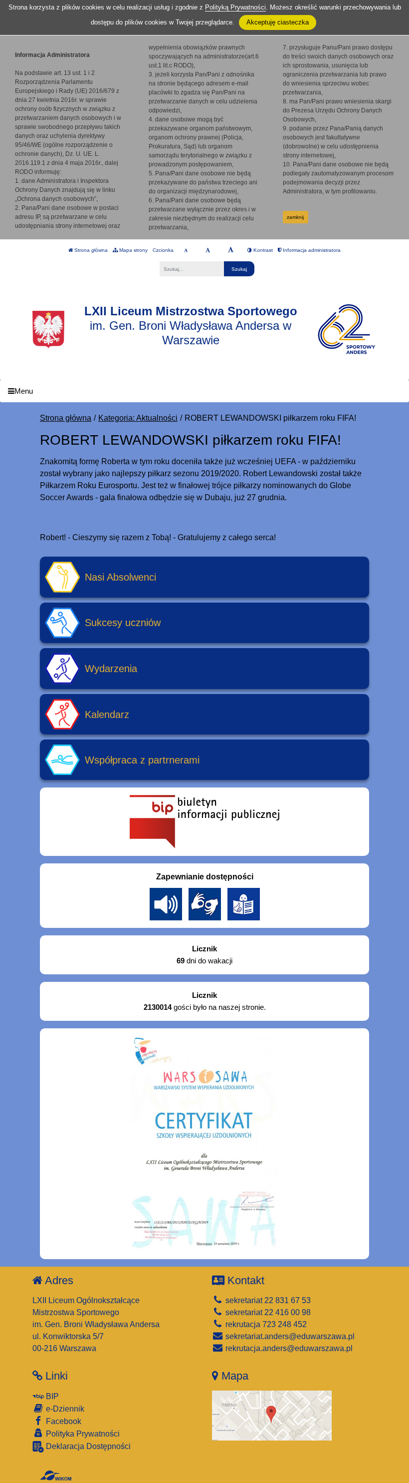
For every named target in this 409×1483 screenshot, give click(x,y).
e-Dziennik (64, 1409)
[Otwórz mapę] (272, 1415)
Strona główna (90, 250)
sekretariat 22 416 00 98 (267, 1312)
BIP (51, 1396)
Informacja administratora (311, 250)
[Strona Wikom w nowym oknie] (55, 1476)
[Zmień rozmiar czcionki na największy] (230, 250)
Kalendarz (107, 714)
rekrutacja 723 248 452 (265, 1324)
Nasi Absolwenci (120, 577)
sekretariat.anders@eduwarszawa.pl (289, 1336)
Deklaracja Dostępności (87, 1446)
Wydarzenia (111, 668)
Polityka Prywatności (82, 1434)
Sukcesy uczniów (123, 622)
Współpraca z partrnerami (142, 759)
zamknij (295, 217)
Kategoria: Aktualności (138, 418)
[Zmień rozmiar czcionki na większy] (208, 250)
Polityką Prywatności (235, 7)
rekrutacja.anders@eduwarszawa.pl (288, 1348)
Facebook (62, 1421)
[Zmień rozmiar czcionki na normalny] (186, 250)
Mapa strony (133, 250)
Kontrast (262, 250)
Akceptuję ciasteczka (277, 22)
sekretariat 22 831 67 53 (267, 1300)
